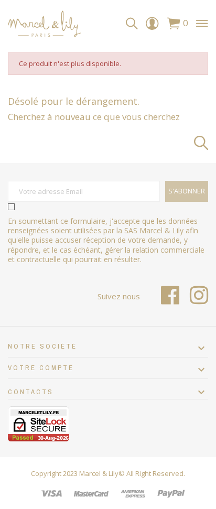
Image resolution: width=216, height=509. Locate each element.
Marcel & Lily (98, 473)
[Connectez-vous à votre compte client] (152, 26)
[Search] (132, 24)
